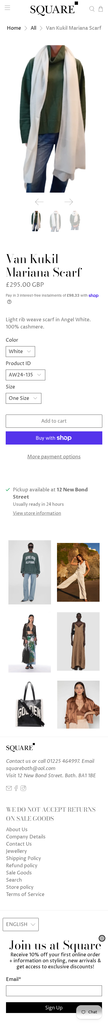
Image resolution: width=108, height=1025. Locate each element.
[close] (102, 938)
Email (13, 979)
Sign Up (54, 1007)
